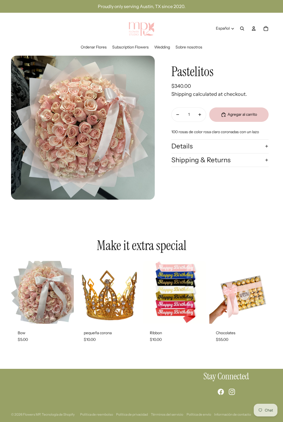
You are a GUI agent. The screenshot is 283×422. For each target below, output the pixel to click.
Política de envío (199, 414)
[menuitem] (94, 47)
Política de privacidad (132, 414)
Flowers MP (31, 414)
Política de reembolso (96, 414)
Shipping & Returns (200, 160)
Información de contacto (232, 414)
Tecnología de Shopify (58, 414)
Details (182, 146)
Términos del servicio (167, 414)
